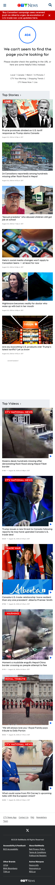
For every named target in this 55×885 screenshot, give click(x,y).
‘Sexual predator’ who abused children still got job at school (27, 218)
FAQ (32, 817)
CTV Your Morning (18, 78)
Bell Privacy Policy (37, 849)
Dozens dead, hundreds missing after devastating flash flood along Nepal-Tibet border (24, 464)
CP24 (5, 865)
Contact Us (23, 817)
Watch (29, 75)
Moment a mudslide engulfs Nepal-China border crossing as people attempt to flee (24, 664)
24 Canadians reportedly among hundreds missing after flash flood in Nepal (25, 175)
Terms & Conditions (37, 852)
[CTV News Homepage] (27, 5)
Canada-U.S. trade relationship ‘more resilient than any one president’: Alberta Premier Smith (27, 598)
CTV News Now (25, 82)
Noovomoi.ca (35, 868)
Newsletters (41, 817)
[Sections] (4, 5)
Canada (20, 75)
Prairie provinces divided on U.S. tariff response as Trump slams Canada (22, 131)
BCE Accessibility (10, 849)
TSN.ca (6, 871)
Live (35, 82)
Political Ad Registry (37, 855)
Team (5, 821)
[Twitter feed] (27, 830)
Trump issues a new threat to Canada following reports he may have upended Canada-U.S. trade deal (27, 532)
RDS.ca (32, 871)
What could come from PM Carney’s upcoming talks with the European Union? (26, 794)
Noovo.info (34, 865)
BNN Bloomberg (10, 868)
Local (12, 75)
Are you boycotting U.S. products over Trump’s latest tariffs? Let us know (26, 348)
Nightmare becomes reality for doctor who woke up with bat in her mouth (24, 305)
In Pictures (38, 75)
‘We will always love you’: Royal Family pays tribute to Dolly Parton (25, 729)
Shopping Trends (35, 78)
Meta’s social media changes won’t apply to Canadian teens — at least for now (25, 261)
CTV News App (10, 817)
